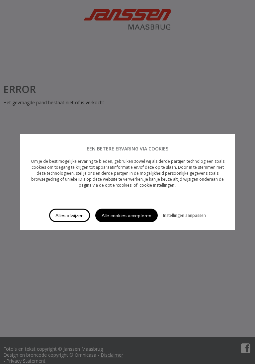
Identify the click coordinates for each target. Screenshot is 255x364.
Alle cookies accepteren (126, 215)
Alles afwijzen (69, 215)
